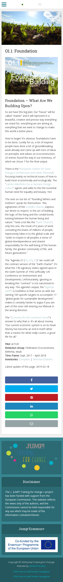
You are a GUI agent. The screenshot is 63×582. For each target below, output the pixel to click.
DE (26, 260)
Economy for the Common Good (29, 317)
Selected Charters (43, 359)
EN (31, 260)
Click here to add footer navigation (31, 571)
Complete (24, 359)
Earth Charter (44, 222)
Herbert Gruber (37, 566)
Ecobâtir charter (35, 206)
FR (35, 260)
